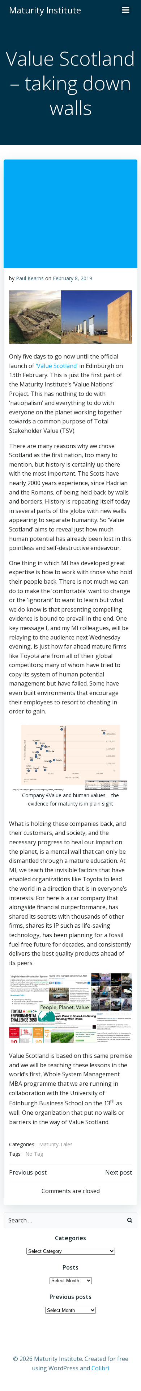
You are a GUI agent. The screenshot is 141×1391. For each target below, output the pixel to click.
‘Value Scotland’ (57, 366)
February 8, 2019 (72, 278)
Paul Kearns (30, 278)
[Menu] (126, 10)
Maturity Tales (56, 1144)
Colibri (100, 1368)
